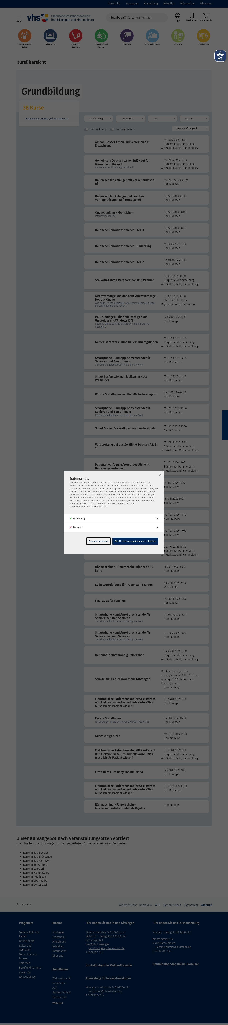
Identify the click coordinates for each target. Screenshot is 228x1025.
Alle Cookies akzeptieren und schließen (135, 541)
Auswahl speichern (98, 541)
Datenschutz (100, 506)
